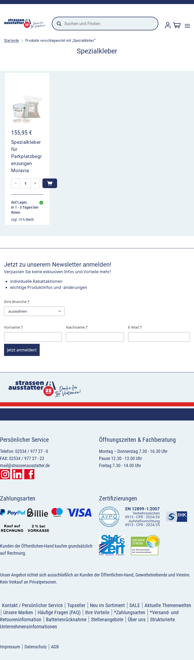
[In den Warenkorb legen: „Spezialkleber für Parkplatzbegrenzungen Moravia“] (49, 183)
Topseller (76, 605)
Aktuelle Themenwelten (167, 605)
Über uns (137, 619)
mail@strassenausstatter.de (25, 465)
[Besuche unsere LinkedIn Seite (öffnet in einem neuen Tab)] (17, 474)
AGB (55, 646)
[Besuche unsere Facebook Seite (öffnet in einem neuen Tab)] (29, 474)
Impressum (10, 646)
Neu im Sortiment (107, 605)
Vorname (13, 327)
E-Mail (135, 327)
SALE (134, 605)
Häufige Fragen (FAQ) (59, 612)
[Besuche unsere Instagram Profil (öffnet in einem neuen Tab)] (5, 474)
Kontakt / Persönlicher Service (32, 605)
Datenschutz (36, 646)
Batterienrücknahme (66, 619)
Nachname (77, 327)
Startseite (11, 40)
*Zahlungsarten (129, 612)
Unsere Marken (18, 612)
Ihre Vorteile (97, 612)
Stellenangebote (107, 619)
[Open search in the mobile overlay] (105, 23)
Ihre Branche (17, 301)
